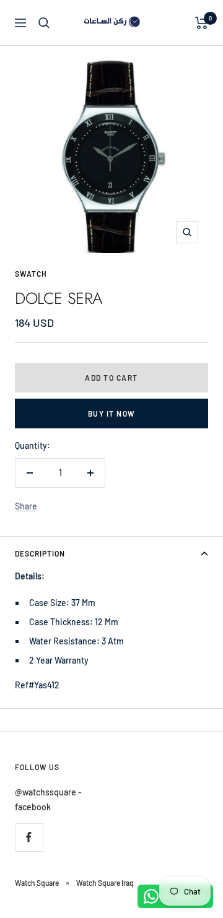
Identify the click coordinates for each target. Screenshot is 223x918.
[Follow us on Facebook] (29, 837)
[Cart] (201, 23)
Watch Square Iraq (105, 882)
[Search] (44, 22)
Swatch (31, 273)
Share (26, 506)
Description (40, 553)
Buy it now (112, 413)
